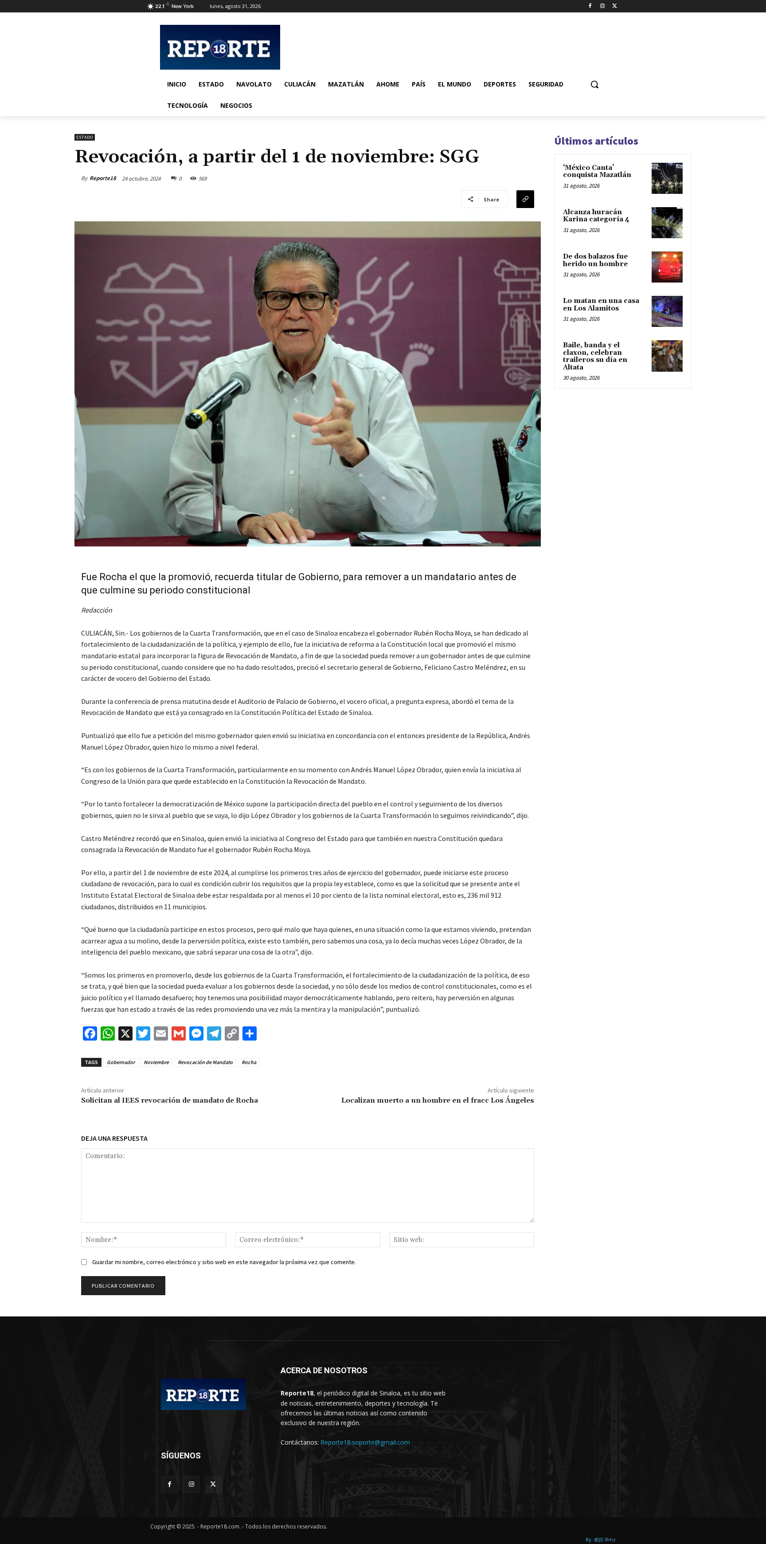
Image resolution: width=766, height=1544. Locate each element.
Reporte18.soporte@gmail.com (365, 1442)
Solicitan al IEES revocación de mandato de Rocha (169, 1100)
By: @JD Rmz (601, 1539)
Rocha (249, 1062)
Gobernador (121, 1062)
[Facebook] (590, 6)
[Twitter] (615, 6)
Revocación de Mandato (205, 1062)
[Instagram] (602, 6)
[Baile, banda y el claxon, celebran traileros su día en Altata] (667, 355)
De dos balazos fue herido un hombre (595, 260)
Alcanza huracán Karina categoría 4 (596, 216)
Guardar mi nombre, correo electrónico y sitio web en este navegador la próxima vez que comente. (224, 1262)
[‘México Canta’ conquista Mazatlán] (667, 178)
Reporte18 (103, 178)
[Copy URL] (525, 199)
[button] (594, 84)
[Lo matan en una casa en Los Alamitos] (667, 311)
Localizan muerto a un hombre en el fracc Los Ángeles (437, 1100)
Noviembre (156, 1062)
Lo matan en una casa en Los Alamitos (601, 305)
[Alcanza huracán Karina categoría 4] (667, 222)
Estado (84, 137)
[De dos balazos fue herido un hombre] (667, 267)
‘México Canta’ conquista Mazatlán (597, 172)
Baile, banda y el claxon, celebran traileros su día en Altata (595, 356)
